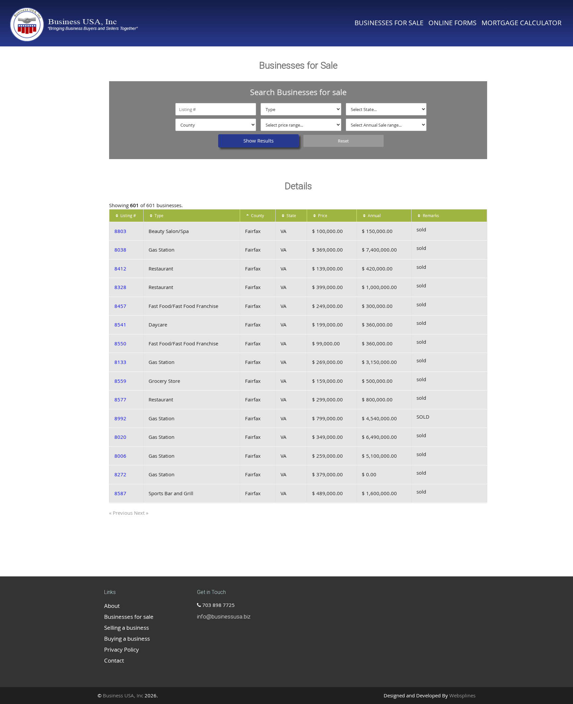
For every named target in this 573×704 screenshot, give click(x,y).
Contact (114, 660)
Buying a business (127, 638)
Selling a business (126, 627)
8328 (120, 287)
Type (158, 215)
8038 (120, 249)
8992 (120, 418)
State (291, 215)
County (257, 215)
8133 (120, 362)
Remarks (430, 215)
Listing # (127, 215)
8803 (120, 231)
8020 (120, 437)
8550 (120, 343)
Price (322, 215)
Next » (141, 512)
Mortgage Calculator (521, 22)
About (112, 606)
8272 (120, 474)
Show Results (258, 140)
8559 (120, 381)
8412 (120, 268)
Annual (374, 215)
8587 (120, 493)
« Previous (121, 512)
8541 (120, 324)
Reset (343, 141)
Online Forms (452, 22)
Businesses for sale (388, 22)
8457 (120, 306)
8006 (120, 455)
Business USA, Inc (123, 695)
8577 (120, 399)
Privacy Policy (121, 649)
